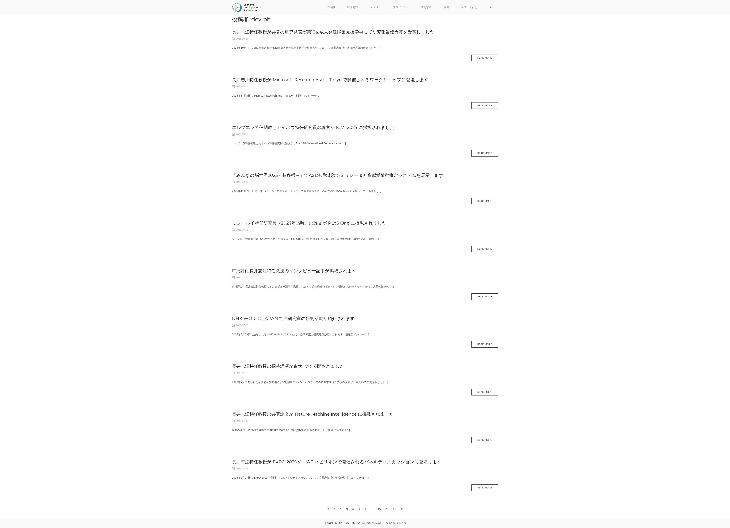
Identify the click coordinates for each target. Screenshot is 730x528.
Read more (484, 57)
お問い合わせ (469, 7)
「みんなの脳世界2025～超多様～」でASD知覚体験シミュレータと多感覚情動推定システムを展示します (337, 175)
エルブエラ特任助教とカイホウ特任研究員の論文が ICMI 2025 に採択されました (313, 127)
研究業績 (426, 7)
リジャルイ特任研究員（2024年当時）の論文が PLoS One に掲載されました (309, 223)
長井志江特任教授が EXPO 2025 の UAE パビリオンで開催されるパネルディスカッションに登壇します (336, 461)
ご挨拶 (331, 7)
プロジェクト (401, 7)
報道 (446, 7)
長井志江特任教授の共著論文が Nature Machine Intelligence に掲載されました (313, 414)
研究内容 (352, 7)
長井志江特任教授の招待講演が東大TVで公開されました (288, 366)
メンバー (375, 7)
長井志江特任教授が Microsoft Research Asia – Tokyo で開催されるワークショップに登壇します (330, 79)
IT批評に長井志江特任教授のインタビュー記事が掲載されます (294, 270)
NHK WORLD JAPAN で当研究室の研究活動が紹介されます (293, 318)
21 (394, 509)
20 (386, 509)
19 (379, 509)
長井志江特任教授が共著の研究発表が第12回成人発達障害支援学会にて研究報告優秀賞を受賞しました (333, 32)
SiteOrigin (401, 523)
